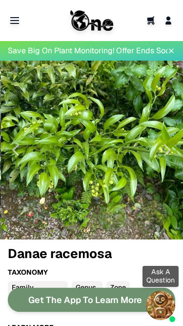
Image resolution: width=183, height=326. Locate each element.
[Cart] (151, 20)
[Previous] (15, 150)
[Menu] (14, 20)
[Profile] (168, 20)
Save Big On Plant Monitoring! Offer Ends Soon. (87, 50)
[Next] (167, 150)
